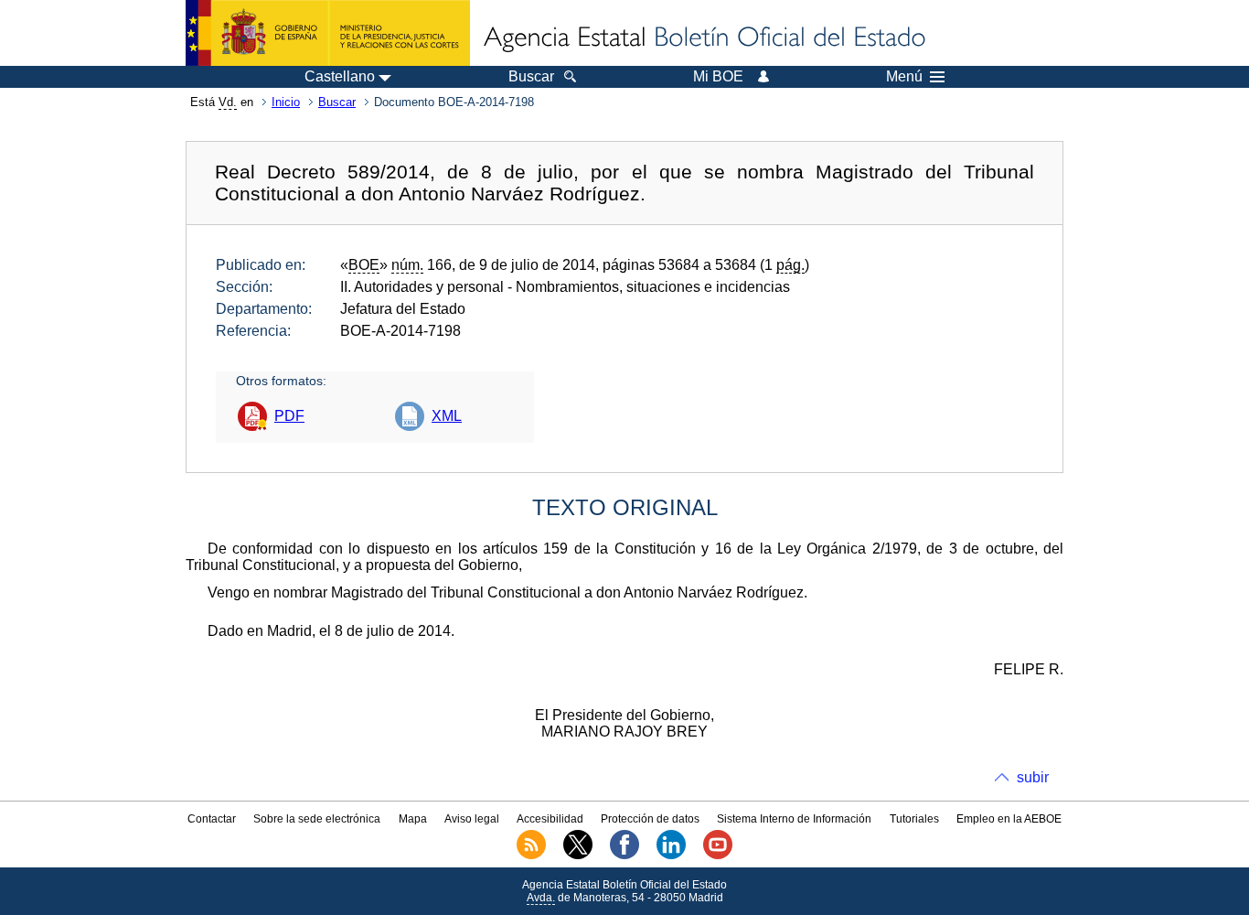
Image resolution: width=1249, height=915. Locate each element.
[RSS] (531, 855)
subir (1033, 777)
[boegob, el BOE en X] (577, 855)
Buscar (337, 102)
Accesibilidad (550, 819)
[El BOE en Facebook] (624, 855)
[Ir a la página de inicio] (703, 38)
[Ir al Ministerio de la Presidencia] (328, 33)
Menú (904, 77)
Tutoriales (914, 819)
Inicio (286, 102)
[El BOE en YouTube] (717, 855)
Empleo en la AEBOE (1009, 819)
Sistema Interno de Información (794, 819)
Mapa (413, 819)
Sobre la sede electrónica (316, 819)
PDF (289, 416)
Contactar (211, 819)
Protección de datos (650, 819)
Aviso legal (471, 819)
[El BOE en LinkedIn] (671, 855)
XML (447, 416)
